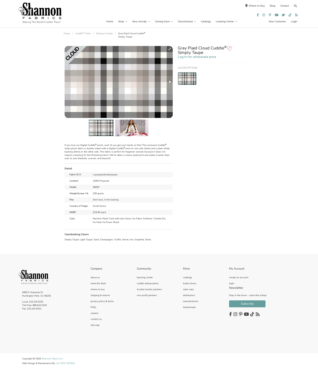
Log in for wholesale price (197, 57)
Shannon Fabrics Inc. (52, 358)
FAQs (93, 307)
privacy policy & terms (102, 301)
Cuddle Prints (83, 33)
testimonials (189, 307)
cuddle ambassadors (148, 283)
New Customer (277, 21)
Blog (272, 5)
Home (67, 33)
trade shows (189, 283)
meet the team (98, 283)
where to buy (98, 289)
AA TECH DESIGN (65, 363)
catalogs (187, 277)
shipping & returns (100, 295)
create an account (238, 277)
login (231, 283)
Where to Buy (257, 5)
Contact (284, 5)
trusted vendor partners (149, 289)
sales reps (188, 289)
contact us (96, 319)
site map (95, 325)
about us (95, 277)
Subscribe (247, 304)
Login (294, 21)
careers (95, 313)
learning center (145, 277)
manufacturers (190, 301)
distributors (189, 295)
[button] (169, 49)
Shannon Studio (104, 33)
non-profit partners (147, 295)
